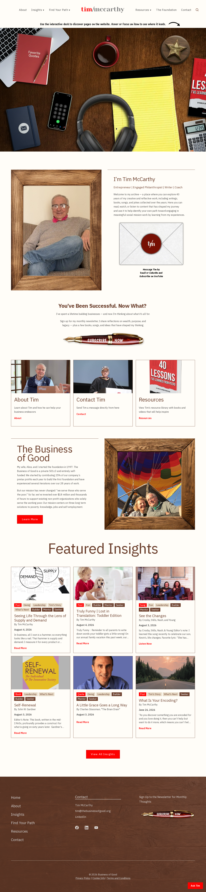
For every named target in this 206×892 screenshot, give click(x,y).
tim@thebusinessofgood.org (93, 811)
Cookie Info (98, 878)
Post (17, 605)
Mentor (47, 609)
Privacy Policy (83, 878)
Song (143, 605)
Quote (81, 694)
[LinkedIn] (86, 827)
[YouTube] (96, 827)
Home (15, 797)
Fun (88, 605)
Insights (36, 10)
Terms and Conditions (118, 878)
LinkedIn (80, 817)
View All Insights (103, 754)
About (23, 10)
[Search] (197, 10)
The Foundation (166, 10)
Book (18, 694)
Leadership (39, 605)
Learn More (30, 519)
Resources (142, 10)
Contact (186, 10)
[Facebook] (77, 827)
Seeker (58, 609)
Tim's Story (55, 605)
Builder (36, 609)
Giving (27, 605)
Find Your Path (58, 10)
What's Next (22, 609)
